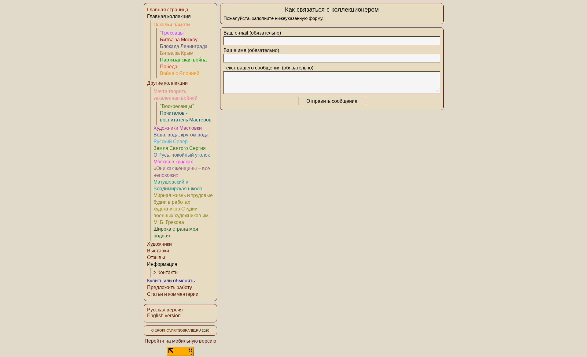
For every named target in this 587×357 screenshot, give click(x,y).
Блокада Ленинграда (184, 46)
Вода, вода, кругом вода (181, 134)
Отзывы (156, 257)
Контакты (166, 272)
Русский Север (170, 141)
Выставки (158, 250)
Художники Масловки (177, 128)
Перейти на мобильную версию (180, 341)
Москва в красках (173, 161)
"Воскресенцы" (177, 106)
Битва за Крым (177, 53)
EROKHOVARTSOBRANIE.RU (178, 330)
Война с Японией (179, 73)
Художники (159, 244)
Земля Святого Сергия (179, 148)
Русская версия (165, 309)
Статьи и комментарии (172, 294)
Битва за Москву (179, 39)
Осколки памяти (171, 24)
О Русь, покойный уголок (181, 155)
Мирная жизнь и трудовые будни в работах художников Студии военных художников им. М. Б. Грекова (183, 209)
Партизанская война (183, 59)
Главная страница (167, 9)
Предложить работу (169, 287)
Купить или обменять (171, 280)
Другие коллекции (167, 83)
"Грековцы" (173, 32)
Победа (168, 66)
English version (164, 315)
